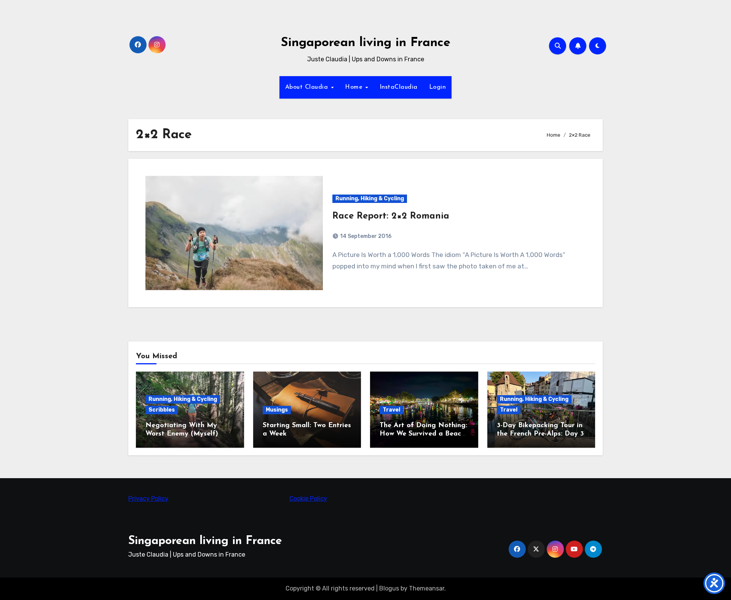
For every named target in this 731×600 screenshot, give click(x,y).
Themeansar (426, 588)
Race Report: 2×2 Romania (390, 216)
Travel (391, 410)
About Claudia (307, 87)
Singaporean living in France (365, 43)
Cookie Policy (308, 498)
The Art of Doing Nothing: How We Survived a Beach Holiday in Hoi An (423, 433)
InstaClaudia (399, 87)
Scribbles (161, 410)
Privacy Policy (148, 498)
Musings (277, 410)
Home (355, 87)
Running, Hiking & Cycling (369, 198)
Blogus (389, 588)
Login (437, 87)
